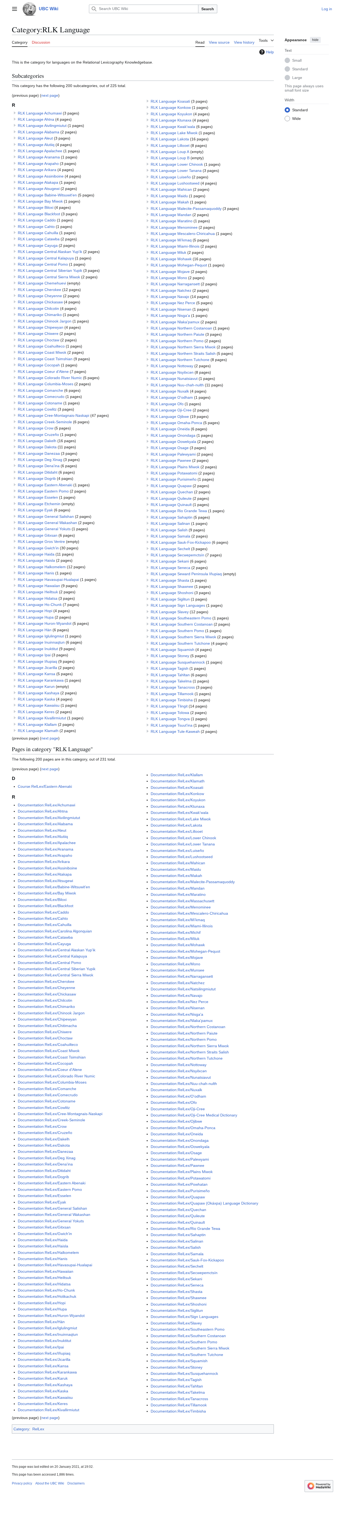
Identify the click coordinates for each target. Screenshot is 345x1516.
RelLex (38, 1429)
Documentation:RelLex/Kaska (43, 1391)
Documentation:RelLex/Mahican (178, 863)
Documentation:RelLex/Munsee (177, 970)
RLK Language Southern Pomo (177, 631)
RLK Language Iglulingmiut (41, 636)
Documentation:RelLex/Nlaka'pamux (182, 1020)
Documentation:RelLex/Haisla (43, 1246)
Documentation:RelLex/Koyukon (178, 800)
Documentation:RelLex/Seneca (177, 1285)
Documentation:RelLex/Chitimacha (47, 1026)
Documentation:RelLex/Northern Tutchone (187, 1058)
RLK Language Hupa (36, 617)
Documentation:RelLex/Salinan (177, 1241)
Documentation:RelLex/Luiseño (177, 850)
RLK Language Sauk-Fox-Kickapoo (181, 542)
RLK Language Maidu (169, 196)
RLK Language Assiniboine (41, 176)
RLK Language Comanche (40, 390)
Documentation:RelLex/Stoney (176, 1367)
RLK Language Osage (170, 448)
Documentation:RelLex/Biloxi (42, 899)
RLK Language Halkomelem (42, 567)
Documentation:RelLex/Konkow (177, 794)
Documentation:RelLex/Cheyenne (46, 988)
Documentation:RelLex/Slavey (176, 1323)
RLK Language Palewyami (173, 454)
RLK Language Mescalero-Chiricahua (183, 233)
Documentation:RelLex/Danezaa (45, 1151)
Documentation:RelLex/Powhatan (179, 1184)
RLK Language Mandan (171, 215)
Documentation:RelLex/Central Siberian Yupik (56, 969)
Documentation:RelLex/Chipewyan (47, 1019)
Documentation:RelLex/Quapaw (178, 1197)
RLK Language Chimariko (40, 315)
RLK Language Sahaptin (171, 517)
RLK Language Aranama (39, 157)
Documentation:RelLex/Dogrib (43, 1177)
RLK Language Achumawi (40, 113)
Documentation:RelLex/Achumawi (46, 805)
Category (21, 1429)
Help (270, 52)
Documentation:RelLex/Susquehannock (184, 1373)
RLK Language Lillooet (170, 145)
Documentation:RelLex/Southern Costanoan (188, 1336)
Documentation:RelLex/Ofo (174, 1102)
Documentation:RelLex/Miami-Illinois (182, 926)
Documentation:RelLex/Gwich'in (45, 1233)
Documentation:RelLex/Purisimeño (180, 1191)
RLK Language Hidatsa (37, 598)
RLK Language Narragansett (175, 284)
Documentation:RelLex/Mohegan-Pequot (185, 951)
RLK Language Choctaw (38, 340)
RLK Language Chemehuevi (42, 283)
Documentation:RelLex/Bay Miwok (47, 893)
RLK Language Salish (169, 530)
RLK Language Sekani (170, 561)
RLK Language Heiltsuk (38, 592)
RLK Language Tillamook (172, 694)
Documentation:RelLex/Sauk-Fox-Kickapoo (187, 1260)
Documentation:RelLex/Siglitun (177, 1310)
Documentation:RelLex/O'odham (178, 1096)
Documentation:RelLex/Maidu (176, 869)
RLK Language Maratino (171, 221)
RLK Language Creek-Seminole (45, 422)
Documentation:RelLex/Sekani (176, 1279)
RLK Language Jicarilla (37, 667)
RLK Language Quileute (171, 498)
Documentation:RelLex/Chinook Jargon (51, 1013)
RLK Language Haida (36, 554)
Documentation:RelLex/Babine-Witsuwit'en (54, 887)
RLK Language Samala (170, 536)
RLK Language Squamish (172, 649)
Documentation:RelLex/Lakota (176, 825)
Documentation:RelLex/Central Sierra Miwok (55, 975)
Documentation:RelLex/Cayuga (44, 944)
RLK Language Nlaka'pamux (175, 322)
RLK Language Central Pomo (43, 264)
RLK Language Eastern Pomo (43, 491)
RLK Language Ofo (167, 404)
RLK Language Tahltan (170, 675)
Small (297, 60)
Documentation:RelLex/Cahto (43, 918)
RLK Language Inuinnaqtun (41, 642)
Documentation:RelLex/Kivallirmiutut (48, 1410)
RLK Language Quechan (172, 492)
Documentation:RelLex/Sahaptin (178, 1235)
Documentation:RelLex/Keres (43, 1403)
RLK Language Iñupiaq (37, 661)
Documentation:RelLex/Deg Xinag (46, 1158)
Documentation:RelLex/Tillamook (179, 1405)
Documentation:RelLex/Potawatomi (181, 1178)
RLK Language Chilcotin (38, 308)
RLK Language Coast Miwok (42, 352)
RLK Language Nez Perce (173, 303)
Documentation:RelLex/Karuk (43, 1378)
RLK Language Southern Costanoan (182, 624)
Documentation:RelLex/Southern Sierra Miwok (190, 1348)
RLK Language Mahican (171, 189)
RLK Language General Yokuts (44, 529)
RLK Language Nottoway (172, 366)
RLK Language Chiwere (38, 333)
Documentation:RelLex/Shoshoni (178, 1304)
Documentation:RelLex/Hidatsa (44, 1284)
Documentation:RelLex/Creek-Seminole (51, 1120)
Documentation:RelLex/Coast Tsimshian (52, 1057)
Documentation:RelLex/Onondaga (180, 1140)
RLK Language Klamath (38, 730)
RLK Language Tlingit (169, 706)
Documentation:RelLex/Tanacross (179, 1399)
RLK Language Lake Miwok (174, 133)
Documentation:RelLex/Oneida (177, 1134)
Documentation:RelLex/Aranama (45, 849)
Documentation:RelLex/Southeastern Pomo (188, 1329)
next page (49, 95)
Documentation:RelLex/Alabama (45, 824)
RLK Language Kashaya (38, 693)
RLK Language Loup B (170, 158)
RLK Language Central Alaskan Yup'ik (50, 251)
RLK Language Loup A (170, 152)
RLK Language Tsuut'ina (171, 725)
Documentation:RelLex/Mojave (177, 957)
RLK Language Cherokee (39, 289)
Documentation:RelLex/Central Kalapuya (52, 956)
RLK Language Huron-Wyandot (44, 623)
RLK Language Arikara (37, 170)
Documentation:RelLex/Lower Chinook (183, 838)
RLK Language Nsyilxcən (172, 372)
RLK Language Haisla (36, 560)
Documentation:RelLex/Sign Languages (184, 1316)
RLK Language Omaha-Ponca (176, 423)
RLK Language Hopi (35, 611)
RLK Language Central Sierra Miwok (49, 277)
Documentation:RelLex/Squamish (179, 1361)
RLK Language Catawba (39, 239)
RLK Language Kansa (36, 674)
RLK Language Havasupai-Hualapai (48, 579)
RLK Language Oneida (170, 429)
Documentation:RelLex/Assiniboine (47, 868)
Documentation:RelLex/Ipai (41, 1347)
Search (207, 9)
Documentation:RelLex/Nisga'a (177, 1014)
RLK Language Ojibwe (170, 416)
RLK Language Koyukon (171, 114)
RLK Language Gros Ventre (41, 541)
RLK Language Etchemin (39, 504)
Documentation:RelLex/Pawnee (177, 1165)
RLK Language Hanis (36, 573)
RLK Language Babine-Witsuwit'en (47, 195)
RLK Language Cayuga (38, 245)
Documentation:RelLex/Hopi (41, 1303)
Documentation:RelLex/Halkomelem (48, 1252)
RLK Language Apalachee (40, 151)
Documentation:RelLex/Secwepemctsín (184, 1273)
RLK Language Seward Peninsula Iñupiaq (186, 574)
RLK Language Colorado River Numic (50, 378)
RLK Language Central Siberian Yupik (50, 270)
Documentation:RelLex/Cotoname (46, 1101)
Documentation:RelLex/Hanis (42, 1259)
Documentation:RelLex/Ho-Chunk (46, 1290)
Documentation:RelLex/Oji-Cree (178, 1109)
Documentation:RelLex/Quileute (178, 1216)
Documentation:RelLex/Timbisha (178, 1411)
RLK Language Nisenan (171, 309)
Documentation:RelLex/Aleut (42, 830)
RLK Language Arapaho (38, 163)
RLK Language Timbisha (172, 700)
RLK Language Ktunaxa (171, 120)
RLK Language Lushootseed (175, 183)
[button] (14, 9)
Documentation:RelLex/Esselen (44, 1196)
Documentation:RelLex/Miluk (175, 938)
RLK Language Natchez (171, 290)
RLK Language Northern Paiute (177, 334)
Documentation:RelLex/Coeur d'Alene (50, 1069)
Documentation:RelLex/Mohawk (178, 945)
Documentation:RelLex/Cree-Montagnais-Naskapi (60, 1114)
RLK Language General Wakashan (47, 523)
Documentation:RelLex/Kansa (43, 1366)
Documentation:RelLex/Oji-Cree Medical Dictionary (194, 1115)
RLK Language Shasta (170, 580)
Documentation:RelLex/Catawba (45, 937)
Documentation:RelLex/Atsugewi (45, 881)
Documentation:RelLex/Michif (176, 932)
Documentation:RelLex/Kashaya (45, 1385)
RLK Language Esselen (38, 497)
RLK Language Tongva (170, 719)
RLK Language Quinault (171, 504)
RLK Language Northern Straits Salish (183, 353)
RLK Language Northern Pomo (177, 341)
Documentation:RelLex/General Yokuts (51, 1221)
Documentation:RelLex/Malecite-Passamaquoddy (193, 882)
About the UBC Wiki (49, 1483)
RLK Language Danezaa (39, 453)
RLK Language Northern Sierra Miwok (183, 347)
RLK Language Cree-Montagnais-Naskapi (53, 415)
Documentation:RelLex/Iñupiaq (44, 1353)
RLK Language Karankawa (41, 680)
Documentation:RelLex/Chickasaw (47, 994)
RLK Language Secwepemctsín (177, 555)
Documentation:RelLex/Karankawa (47, 1372)
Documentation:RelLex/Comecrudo (48, 1095)
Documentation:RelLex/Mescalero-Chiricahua (189, 913)
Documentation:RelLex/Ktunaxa (178, 806)
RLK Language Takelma (171, 681)
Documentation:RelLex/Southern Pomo (184, 1342)
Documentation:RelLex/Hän (41, 1322)
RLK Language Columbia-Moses (45, 384)
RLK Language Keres (36, 712)
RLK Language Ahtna (36, 119)
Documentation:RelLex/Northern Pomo (184, 1039)
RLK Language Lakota (170, 139)
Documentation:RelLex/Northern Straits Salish (190, 1052)
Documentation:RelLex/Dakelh (44, 1139)
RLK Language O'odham (172, 397)
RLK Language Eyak (35, 510)
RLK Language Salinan (170, 523)
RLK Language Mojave (170, 271)
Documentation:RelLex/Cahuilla (44, 924)
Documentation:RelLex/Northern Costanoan (188, 1027)
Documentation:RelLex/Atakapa (45, 874)
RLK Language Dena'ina (39, 466)
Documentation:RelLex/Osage (176, 1153)
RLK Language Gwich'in (38, 548)
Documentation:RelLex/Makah (176, 875)
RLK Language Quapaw (171, 486)
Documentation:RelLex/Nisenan (178, 1008)
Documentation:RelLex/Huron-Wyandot (51, 1315)
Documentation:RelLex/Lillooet (177, 831)
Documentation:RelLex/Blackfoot (45, 906)
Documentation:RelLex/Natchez (178, 983)
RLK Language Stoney (170, 656)
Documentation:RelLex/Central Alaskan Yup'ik (56, 950)
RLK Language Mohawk (171, 259)
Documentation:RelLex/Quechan (178, 1210)
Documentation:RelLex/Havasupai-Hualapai (55, 1265)
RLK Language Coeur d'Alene (43, 371)
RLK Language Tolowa (170, 712)
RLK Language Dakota (37, 447)
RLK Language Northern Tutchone (180, 360)
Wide (296, 118)
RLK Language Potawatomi (174, 473)
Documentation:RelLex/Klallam (177, 775)
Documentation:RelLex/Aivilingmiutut (49, 818)
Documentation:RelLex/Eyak (42, 1202)
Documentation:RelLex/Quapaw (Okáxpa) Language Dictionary (204, 1203)
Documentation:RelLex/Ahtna (43, 811)
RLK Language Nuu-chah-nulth (177, 385)
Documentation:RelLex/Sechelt (177, 1266)
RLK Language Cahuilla (38, 233)
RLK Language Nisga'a (170, 315)
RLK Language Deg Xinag (40, 459)
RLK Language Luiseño (171, 177)
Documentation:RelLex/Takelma (178, 1392)
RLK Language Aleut (35, 138)
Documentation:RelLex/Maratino (178, 894)
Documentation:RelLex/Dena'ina (45, 1164)
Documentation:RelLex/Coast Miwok (49, 1051)
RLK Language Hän (34, 630)
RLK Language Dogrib (37, 478)
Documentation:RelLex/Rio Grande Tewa (185, 1228)
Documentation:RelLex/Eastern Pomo (50, 1189)
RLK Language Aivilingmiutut (42, 125)
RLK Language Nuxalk (170, 391)
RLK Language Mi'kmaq (171, 240)
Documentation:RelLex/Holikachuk (47, 1296)
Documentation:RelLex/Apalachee (47, 843)
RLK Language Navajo (170, 296)
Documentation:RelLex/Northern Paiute (184, 1033)
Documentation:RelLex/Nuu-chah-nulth (184, 1083)
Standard (300, 69)
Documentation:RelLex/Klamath (178, 781)
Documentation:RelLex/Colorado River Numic (56, 1076)
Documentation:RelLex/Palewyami (180, 1159)
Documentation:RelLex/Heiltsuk (44, 1277)
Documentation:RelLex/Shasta (176, 1291)
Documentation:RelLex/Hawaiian (45, 1271)
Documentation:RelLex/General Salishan (52, 1208)
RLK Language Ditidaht (37, 472)
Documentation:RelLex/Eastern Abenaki (51, 1183)
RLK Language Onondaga (173, 435)
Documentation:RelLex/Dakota (44, 1145)
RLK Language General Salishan (46, 516)
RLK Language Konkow (171, 107)
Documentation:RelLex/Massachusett (182, 901)
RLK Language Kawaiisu (39, 705)
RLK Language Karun (36, 686)
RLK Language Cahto (36, 226)
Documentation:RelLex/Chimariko (46, 1006)
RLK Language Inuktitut (38, 649)
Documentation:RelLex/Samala (177, 1254)
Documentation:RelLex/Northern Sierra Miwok (190, 1046)
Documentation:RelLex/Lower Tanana (183, 844)
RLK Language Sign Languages (178, 605)
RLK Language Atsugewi (39, 188)
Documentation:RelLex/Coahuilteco (48, 1044)
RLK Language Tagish (169, 668)
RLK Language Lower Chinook (177, 164)
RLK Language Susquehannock (178, 662)
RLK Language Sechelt (170, 549)
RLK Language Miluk (168, 252)
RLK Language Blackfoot (39, 214)
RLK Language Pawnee (171, 460)
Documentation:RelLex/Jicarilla (44, 1359)
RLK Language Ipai (34, 655)
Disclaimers (76, 1483)
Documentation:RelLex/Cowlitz (44, 1107)
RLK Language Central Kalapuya (46, 258)
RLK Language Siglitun (170, 599)
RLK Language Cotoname (40, 403)
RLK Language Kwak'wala (173, 126)
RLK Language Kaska (36, 699)
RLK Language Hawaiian (39, 586)
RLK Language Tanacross (173, 687)
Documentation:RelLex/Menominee (181, 907)
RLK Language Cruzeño (38, 434)
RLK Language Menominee (174, 227)
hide (315, 40)
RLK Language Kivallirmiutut (42, 718)
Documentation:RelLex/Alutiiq (43, 836)
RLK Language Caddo (37, 220)
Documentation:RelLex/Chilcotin (45, 1000)
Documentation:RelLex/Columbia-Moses (52, 1082)
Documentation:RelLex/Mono (175, 964)
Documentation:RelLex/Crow (42, 1126)
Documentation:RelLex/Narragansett (182, 976)
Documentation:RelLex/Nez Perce (179, 1002)
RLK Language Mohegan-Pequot (179, 265)
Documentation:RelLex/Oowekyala (180, 1146)
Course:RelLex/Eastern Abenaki (45, 786)
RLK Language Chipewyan (40, 327)
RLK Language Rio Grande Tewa (179, 511)
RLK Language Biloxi (35, 207)
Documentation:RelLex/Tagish (176, 1380)
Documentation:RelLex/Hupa (42, 1309)
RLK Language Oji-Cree (171, 410)
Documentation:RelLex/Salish (176, 1247)
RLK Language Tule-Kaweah (175, 731)
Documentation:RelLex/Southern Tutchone (187, 1354)
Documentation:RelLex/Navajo (176, 995)
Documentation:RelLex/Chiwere (45, 1032)
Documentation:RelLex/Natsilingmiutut (183, 989)
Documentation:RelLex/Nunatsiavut (181, 1077)
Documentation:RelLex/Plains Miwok (182, 1172)
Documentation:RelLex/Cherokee (46, 981)
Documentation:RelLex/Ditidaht (44, 1170)
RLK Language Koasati (170, 101)
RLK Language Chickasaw (40, 302)
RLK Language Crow (35, 428)
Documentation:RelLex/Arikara (44, 861)
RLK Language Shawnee (172, 586)
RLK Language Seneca (170, 568)
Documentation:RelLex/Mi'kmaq (178, 920)
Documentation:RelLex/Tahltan (177, 1386)
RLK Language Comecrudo (41, 396)
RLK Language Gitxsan (37, 535)
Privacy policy (22, 1483)
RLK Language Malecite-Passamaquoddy (186, 208)
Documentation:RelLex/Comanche (47, 1089)
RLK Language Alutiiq (36, 145)
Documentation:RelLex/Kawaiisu (45, 1397)
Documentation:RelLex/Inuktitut (44, 1340)
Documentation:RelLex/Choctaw (45, 1038)
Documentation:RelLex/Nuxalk (176, 1090)
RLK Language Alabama (38, 132)
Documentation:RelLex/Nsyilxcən (179, 1071)
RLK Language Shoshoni (172, 593)
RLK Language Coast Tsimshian (45, 359)
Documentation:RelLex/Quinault (178, 1222)
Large (297, 77)
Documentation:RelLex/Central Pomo (49, 962)
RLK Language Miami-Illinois (175, 246)
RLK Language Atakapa (38, 182)
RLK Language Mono (169, 278)
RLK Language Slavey (170, 612)
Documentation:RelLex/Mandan (178, 888)
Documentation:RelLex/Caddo (43, 912)
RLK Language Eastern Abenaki (45, 485)
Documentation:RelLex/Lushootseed (182, 857)
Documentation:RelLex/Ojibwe (176, 1121)
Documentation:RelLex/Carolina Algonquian (55, 931)
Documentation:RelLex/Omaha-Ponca (183, 1128)
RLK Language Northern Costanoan (181, 328)
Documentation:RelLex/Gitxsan (44, 1227)
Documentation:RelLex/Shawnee (178, 1298)
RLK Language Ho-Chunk (40, 604)
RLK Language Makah (170, 202)
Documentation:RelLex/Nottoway (178, 1065)
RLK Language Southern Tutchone (180, 643)
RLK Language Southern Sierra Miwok (183, 637)
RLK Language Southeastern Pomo (181, 618)
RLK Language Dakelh (37, 441)
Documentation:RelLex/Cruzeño (45, 1132)
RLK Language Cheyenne (40, 296)
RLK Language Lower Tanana (176, 170)
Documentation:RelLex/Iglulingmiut (47, 1328)
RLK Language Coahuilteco (41, 346)
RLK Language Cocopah (39, 365)
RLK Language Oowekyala (173, 441)
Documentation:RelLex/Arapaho (45, 855)
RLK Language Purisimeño (173, 479)
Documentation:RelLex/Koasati (177, 787)
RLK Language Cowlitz (37, 409)
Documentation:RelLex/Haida (43, 1240)
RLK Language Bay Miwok (40, 201)
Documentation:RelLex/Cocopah (45, 1063)
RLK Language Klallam (37, 724)
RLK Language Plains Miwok (175, 467)
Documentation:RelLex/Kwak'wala (179, 812)
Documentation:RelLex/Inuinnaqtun (48, 1334)
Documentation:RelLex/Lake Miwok (181, 819)
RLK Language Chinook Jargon (44, 321)
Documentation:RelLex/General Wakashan (54, 1214)
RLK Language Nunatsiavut (174, 378)
